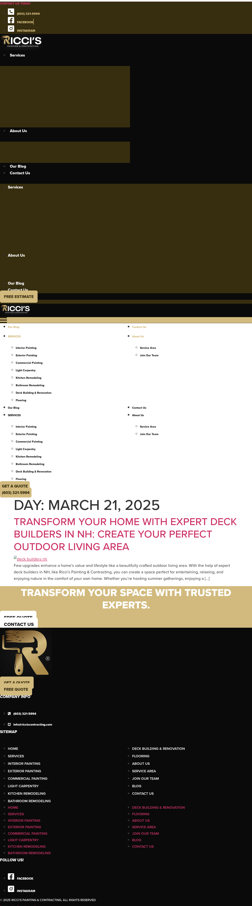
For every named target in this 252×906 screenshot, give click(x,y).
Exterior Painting (26, 355)
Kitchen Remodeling (28, 378)
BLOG (136, 785)
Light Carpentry (25, 370)
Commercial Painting (29, 363)
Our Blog (18, 166)
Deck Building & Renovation (33, 393)
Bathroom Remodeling (30, 385)
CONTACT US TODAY (15, 3)
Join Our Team (145, 778)
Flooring (21, 400)
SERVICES (14, 336)
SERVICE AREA (144, 771)
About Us (18, 131)
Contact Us (20, 173)
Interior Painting (26, 348)
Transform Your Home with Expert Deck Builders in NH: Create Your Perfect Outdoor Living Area (125, 534)
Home (13, 748)
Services (17, 55)
